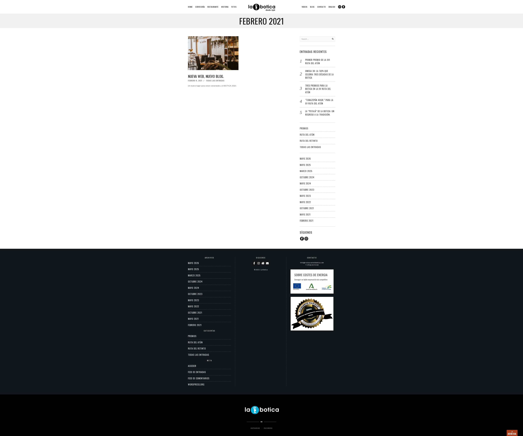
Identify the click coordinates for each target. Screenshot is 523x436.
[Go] (332, 39)
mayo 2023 (305, 195)
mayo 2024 (305, 183)
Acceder (192, 366)
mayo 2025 (305, 165)
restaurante (212, 6)
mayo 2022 (305, 202)
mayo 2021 (305, 214)
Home (190, 6)
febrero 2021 (306, 220)
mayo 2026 (305, 158)
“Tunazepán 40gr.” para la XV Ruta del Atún (319, 101)
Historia (225, 6)
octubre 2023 (307, 189)
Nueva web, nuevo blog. (206, 76)
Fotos (234, 6)
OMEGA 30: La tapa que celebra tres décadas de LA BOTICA (319, 74)
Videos (304, 6)
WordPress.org (196, 384)
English (332, 6)
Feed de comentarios (198, 378)
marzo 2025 (306, 171)
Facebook (268, 428)
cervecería (200, 6)
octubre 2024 (307, 177)
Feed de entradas (197, 372)
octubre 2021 (307, 208)
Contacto (321, 6)
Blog (312, 6)
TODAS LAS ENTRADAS (215, 80)
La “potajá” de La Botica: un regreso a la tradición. (319, 113)
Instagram (255, 428)
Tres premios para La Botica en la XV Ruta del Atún (318, 89)
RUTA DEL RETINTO (309, 140)
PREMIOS (304, 128)
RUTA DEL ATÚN (307, 134)
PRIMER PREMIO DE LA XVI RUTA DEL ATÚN (317, 61)
